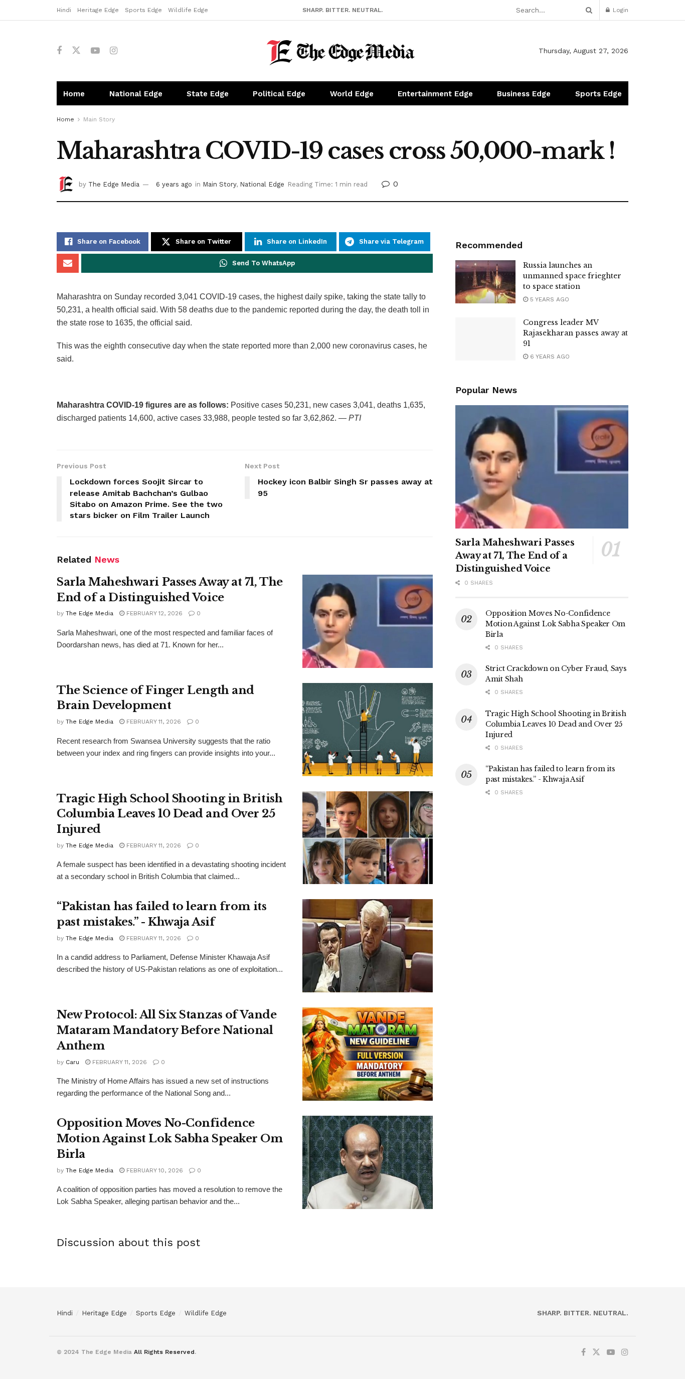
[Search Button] (587, 10)
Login (619, 10)
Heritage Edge (98, 10)
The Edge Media (113, 184)
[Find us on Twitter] (76, 51)
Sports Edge (143, 10)
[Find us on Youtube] (95, 51)
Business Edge (524, 93)
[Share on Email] (68, 263)
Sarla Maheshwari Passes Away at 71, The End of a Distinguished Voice (515, 555)
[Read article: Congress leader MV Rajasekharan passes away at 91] (485, 339)
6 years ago (174, 184)
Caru (72, 1062)
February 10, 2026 (153, 1170)
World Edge (352, 93)
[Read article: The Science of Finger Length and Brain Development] (367, 729)
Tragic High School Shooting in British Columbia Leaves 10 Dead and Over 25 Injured (169, 814)
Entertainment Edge (435, 93)
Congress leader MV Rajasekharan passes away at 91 (575, 333)
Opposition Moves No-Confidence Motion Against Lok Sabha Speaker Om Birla (170, 1138)
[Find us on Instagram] (113, 51)
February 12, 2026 (153, 613)
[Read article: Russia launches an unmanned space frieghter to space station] (485, 281)
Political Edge (279, 93)
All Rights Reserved (164, 1351)
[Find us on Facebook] (59, 51)
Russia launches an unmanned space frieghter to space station (572, 276)
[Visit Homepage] (343, 51)
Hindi (64, 10)
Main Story (99, 119)
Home (74, 93)
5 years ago (548, 299)
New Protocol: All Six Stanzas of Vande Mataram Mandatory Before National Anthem (166, 1030)
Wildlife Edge (188, 10)
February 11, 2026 (152, 721)
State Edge (208, 93)
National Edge (135, 93)
